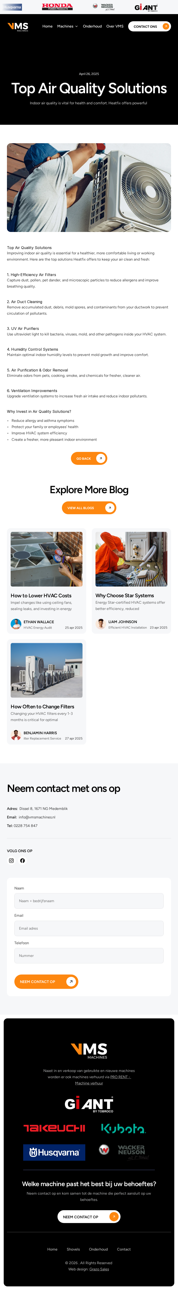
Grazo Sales (99, 1269)
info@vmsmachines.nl (36, 817)
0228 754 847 (25, 826)
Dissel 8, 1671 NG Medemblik (43, 808)
